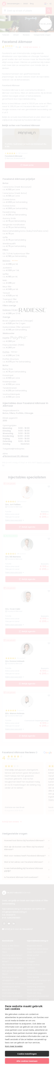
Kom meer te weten (14, 1046)
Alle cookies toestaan (27, 1061)
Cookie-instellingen (27, 1053)
